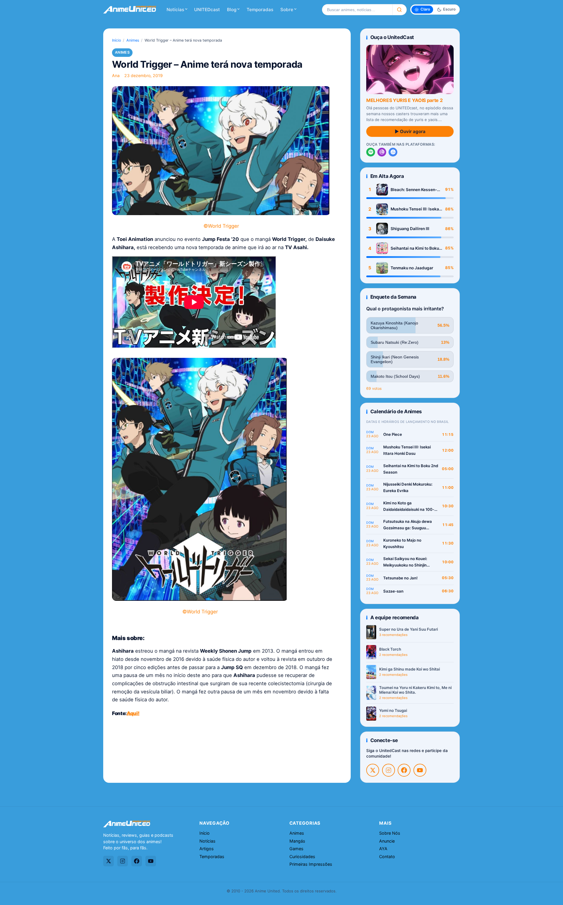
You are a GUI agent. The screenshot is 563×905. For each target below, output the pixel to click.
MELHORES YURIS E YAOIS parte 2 (404, 100)
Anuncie (387, 840)
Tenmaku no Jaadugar (412, 268)
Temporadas (260, 9)
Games (296, 848)
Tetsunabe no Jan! (400, 578)
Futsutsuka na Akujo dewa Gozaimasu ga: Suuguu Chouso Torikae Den (407, 525)
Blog (231, 9)
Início (116, 40)
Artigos (206, 848)
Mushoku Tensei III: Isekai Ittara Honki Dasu (415, 209)
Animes (132, 40)
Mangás (297, 840)
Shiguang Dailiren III (410, 228)
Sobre (286, 9)
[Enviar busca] (399, 9)
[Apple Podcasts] (381, 152)
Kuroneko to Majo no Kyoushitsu (402, 543)
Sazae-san (393, 591)
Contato (387, 856)
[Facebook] (404, 770)
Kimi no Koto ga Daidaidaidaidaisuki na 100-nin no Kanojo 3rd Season (408, 507)
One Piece (392, 434)
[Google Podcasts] (393, 152)
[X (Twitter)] (372, 770)
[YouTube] (419, 770)
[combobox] (357, 9)
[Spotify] (370, 152)
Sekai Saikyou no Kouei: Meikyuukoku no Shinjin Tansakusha (405, 562)
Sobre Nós (389, 833)
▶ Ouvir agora (410, 131)
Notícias (175, 9)
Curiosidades (302, 856)
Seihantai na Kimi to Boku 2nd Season (415, 248)
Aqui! (133, 713)
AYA (383, 848)
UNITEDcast (207, 9)
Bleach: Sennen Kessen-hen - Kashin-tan (414, 189)
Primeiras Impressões (310, 864)
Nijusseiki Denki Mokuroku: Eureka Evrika (408, 487)
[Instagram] (388, 770)
